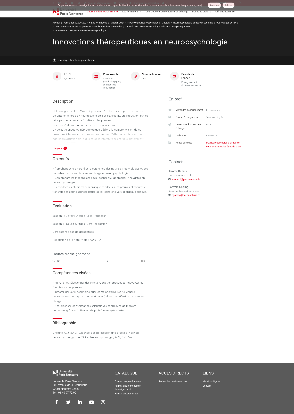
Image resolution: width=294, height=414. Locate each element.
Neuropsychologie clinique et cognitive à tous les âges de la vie (205, 22)
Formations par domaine (128, 381)
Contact (207, 385)
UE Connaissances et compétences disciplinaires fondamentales (88, 26)
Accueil (56, 22)
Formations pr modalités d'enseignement (128, 387)
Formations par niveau (126, 393)
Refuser (228, 5)
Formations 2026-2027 (75, 22)
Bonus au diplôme (201, 11)
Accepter (214, 5)
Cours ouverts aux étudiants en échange (167, 11)
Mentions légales (211, 381)
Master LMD (117, 22)
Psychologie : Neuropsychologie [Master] (148, 22)
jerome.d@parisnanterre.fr (186, 179)
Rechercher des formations (173, 381)
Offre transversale (224, 11)
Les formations (130, 11)
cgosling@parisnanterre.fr (186, 195)
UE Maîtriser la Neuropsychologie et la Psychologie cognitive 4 (158, 26)
